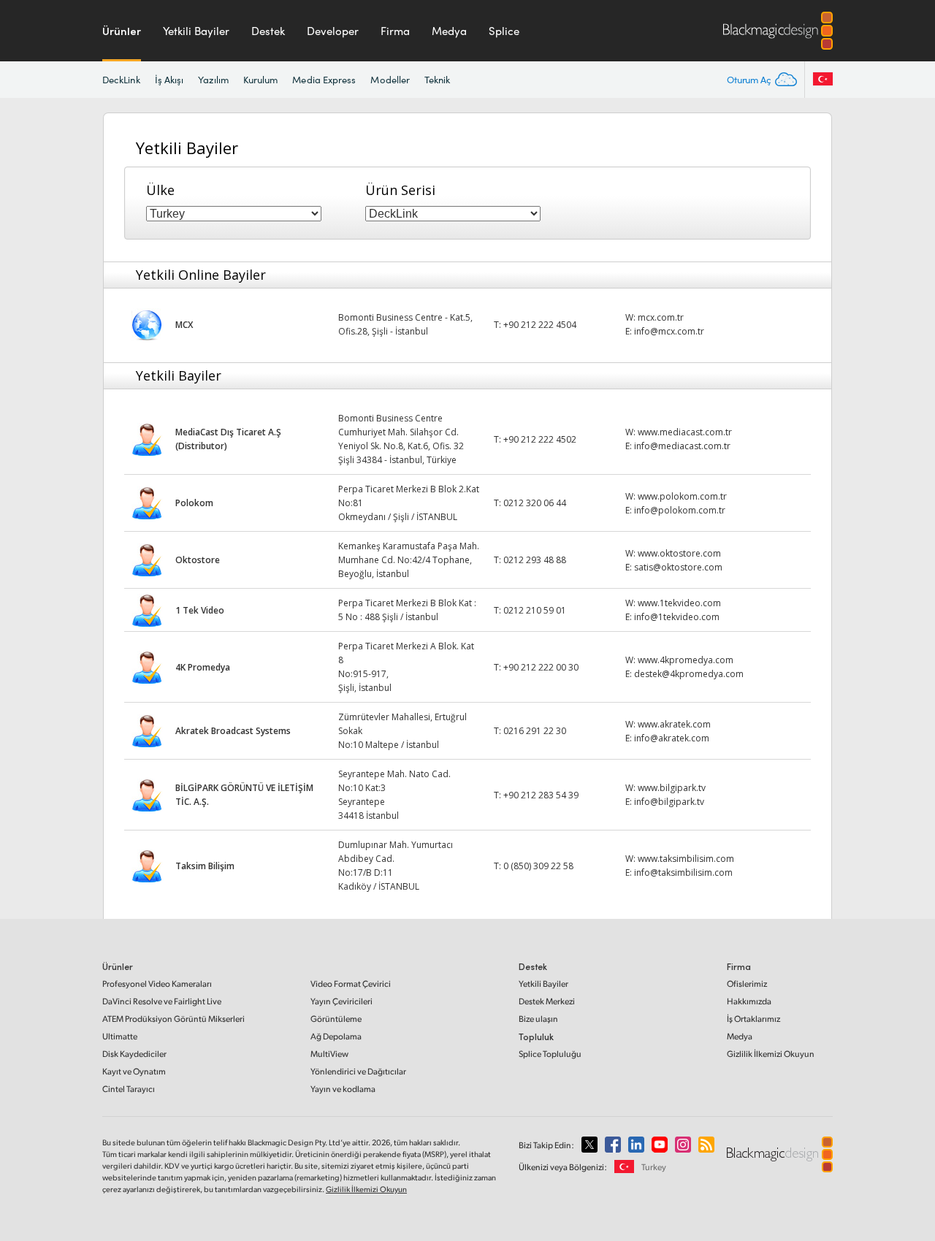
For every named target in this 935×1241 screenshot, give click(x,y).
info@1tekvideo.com (677, 617)
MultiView (329, 1053)
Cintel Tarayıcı (128, 1088)
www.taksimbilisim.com (686, 858)
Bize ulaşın (538, 1018)
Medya (449, 30)
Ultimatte (119, 1036)
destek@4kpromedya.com (689, 674)
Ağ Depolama (336, 1036)
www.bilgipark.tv (672, 788)
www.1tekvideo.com (679, 603)
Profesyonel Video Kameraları (157, 983)
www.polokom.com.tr (682, 496)
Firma (395, 30)
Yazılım (213, 79)
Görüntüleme (336, 1018)
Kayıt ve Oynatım (134, 1071)
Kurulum (260, 79)
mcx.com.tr (661, 317)
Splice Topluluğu (550, 1053)
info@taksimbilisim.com (683, 872)
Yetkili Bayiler (196, 30)
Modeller (390, 79)
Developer (333, 30)
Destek (268, 30)
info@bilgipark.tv (669, 801)
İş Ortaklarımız (753, 1018)
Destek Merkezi (547, 1001)
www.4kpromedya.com (685, 660)
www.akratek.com (674, 724)
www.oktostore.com (679, 553)
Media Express (324, 79)
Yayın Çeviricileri (341, 1001)
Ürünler (121, 30)
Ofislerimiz (747, 983)
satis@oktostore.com (678, 567)
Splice (504, 30)
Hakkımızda (749, 1001)
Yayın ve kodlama (342, 1088)
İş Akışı (169, 79)
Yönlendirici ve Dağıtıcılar (358, 1071)
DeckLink (121, 79)
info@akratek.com (671, 738)
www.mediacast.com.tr (685, 432)
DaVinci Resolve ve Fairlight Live (161, 1001)
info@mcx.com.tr (669, 331)
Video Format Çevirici (350, 983)
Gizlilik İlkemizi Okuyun (770, 1053)
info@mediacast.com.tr (682, 446)
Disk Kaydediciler (134, 1053)
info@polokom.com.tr (679, 510)
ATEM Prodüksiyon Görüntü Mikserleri (173, 1018)
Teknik (437, 79)
